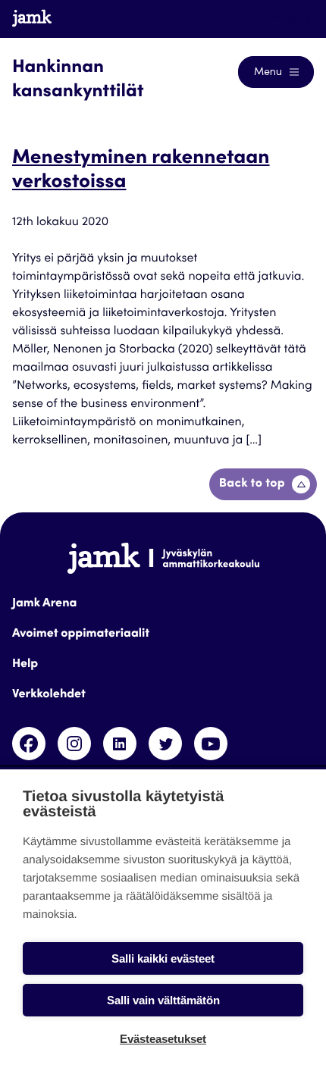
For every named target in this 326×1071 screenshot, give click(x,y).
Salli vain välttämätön (163, 1000)
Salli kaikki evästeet (163, 958)
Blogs (285, 18)
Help (25, 665)
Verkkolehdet (49, 695)
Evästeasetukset (163, 1038)
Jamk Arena (44, 604)
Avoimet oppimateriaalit (80, 634)
